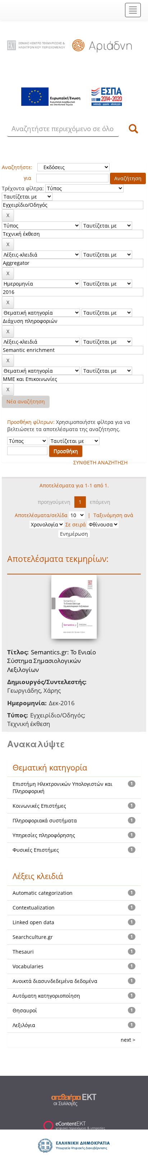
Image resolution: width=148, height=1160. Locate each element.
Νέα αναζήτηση (25, 401)
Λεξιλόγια (24, 1025)
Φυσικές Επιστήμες (36, 849)
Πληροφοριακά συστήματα (45, 820)
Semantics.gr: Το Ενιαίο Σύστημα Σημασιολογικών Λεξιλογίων (51, 661)
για (27, 178)
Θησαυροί (25, 1010)
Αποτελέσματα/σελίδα (41, 515)
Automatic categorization (43, 892)
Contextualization (34, 907)
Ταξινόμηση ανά (113, 515)
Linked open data (33, 922)
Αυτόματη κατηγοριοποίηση (46, 995)
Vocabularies (28, 966)
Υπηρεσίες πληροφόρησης (44, 835)
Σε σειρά (75, 524)
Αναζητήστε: (17, 167)
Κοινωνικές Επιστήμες (39, 805)
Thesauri (23, 951)
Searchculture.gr (33, 937)
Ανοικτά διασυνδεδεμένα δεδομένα (55, 981)
